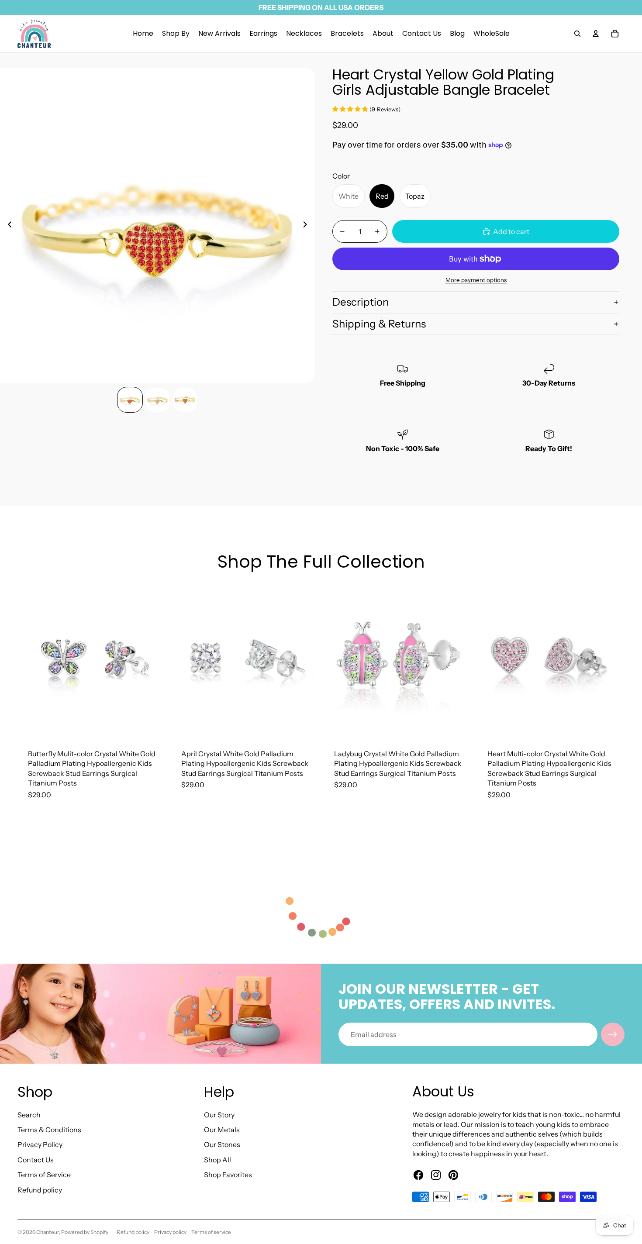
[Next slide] (307, 225)
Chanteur (47, 1232)
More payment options (476, 279)
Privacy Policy (39, 1144)
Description (360, 302)
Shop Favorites (228, 1174)
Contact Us (35, 1159)
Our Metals (222, 1129)
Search (29, 1114)
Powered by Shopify (84, 1232)
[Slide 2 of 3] (157, 400)
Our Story (219, 1114)
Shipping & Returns (379, 323)
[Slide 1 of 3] (130, 400)
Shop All (217, 1159)
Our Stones (222, 1144)
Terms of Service (44, 1174)
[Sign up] (613, 1034)
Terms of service (211, 1232)
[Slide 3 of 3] (185, 400)
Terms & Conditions (49, 1129)
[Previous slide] (7, 225)
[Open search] (577, 33)
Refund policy (39, 1189)
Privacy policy (170, 1232)
